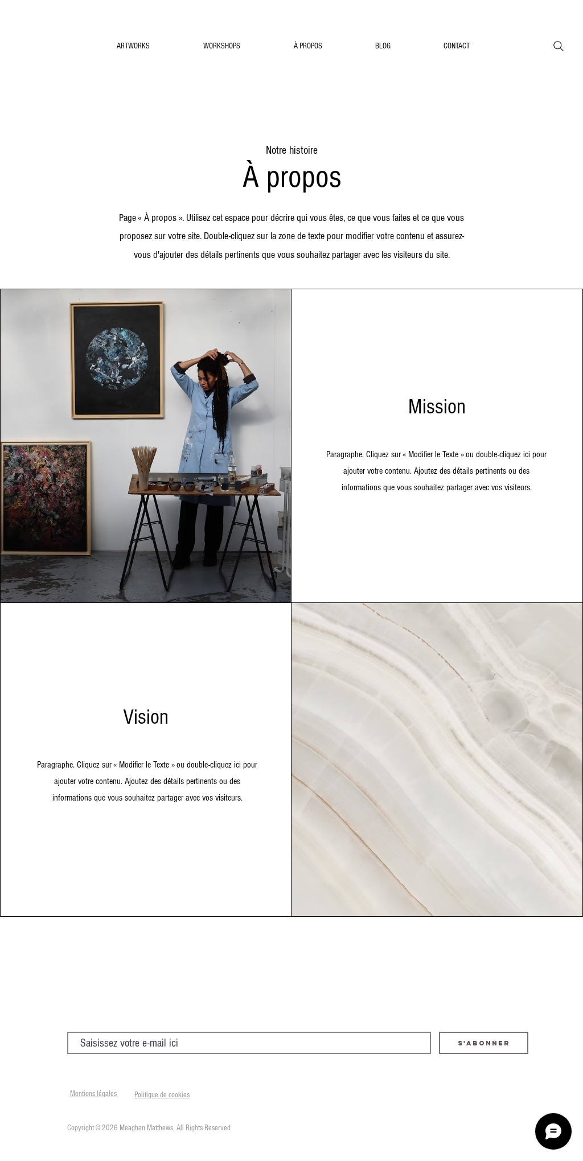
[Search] (558, 46)
